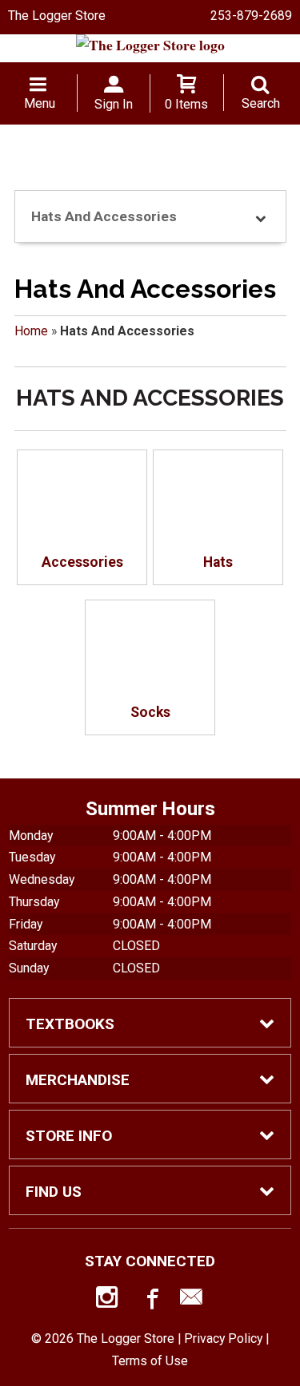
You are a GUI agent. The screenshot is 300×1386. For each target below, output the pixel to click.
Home (31, 331)
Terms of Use (150, 1360)
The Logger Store (57, 15)
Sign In (113, 104)
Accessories (82, 562)
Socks (150, 712)
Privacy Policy (223, 1338)
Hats (218, 562)
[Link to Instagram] (109, 1300)
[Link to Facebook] (150, 1300)
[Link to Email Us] (191, 1300)
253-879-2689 (251, 15)
